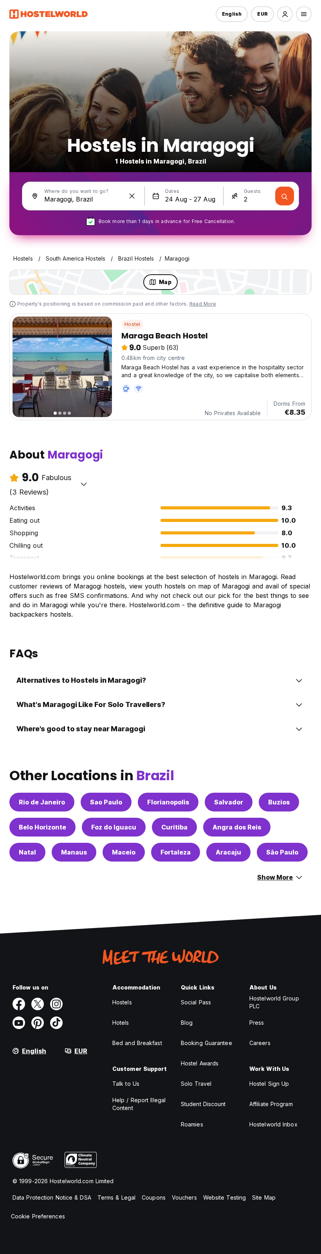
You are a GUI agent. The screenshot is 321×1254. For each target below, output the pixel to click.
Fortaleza (175, 852)
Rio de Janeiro (42, 802)
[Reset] (132, 196)
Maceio (123, 852)
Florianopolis (168, 802)
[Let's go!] (284, 196)
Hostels (122, 1002)
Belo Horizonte (42, 827)
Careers (260, 1043)
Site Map (264, 1197)
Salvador (228, 802)
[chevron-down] (83, 484)
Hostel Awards (199, 1063)
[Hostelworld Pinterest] (37, 1023)
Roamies (192, 1124)
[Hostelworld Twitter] (37, 1004)
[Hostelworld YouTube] (19, 1023)
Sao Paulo (106, 802)
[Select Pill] (285, 14)
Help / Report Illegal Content (139, 1104)
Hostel (132, 324)
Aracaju (228, 852)
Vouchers (184, 1197)
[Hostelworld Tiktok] (56, 1023)
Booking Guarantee (206, 1043)
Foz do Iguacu (113, 827)
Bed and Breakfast (137, 1043)
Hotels (120, 1022)
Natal (27, 852)
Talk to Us (125, 1083)
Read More (202, 304)
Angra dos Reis (237, 827)
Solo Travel (196, 1083)
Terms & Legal (116, 1197)
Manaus (74, 852)
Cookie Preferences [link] (38, 1216)
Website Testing (224, 1197)
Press (256, 1022)
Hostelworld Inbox (273, 1124)
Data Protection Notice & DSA (52, 1197)
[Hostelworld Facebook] (19, 1004)
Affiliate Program (271, 1104)
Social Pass (196, 1002)
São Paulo (282, 852)
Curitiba (174, 827)
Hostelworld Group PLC (274, 1002)
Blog (187, 1022)
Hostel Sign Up (269, 1083)
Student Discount (203, 1104)
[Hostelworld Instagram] (56, 1004)
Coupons (154, 1197)
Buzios (279, 802)
